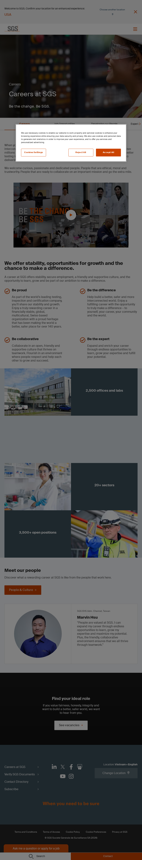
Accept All (108, 152)
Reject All (80, 152)
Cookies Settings (33, 152)
